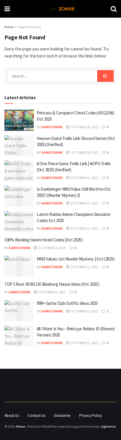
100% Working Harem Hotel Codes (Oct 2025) (43, 240)
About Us (11, 415)
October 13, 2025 (84, 177)
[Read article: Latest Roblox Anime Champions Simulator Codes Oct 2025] (19, 221)
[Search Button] (114, 9)
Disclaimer (62, 415)
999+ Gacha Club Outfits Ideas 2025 (67, 303)
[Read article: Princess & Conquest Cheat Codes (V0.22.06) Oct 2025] (19, 120)
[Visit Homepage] (60, 9)
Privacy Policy (90, 415)
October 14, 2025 (84, 127)
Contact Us (36, 415)
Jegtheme (107, 426)
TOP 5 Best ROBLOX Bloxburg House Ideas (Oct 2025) (51, 284)
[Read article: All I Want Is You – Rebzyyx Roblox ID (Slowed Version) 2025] (19, 336)
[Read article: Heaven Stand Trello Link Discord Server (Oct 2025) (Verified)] (19, 145)
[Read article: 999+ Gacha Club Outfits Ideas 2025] (19, 310)
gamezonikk (52, 127)
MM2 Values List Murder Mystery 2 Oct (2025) (76, 259)
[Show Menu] (7, 9)
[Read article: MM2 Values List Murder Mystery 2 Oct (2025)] (19, 266)
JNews (20, 426)
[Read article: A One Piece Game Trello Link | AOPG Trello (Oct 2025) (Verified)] (19, 171)
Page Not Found (29, 27)
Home (9, 27)
